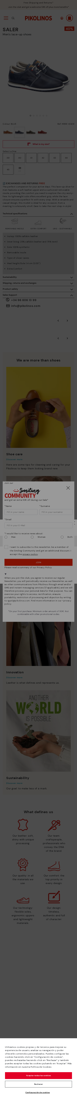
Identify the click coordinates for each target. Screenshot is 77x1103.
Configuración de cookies (37, 1092)
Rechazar (38, 1084)
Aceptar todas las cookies (38, 1075)
